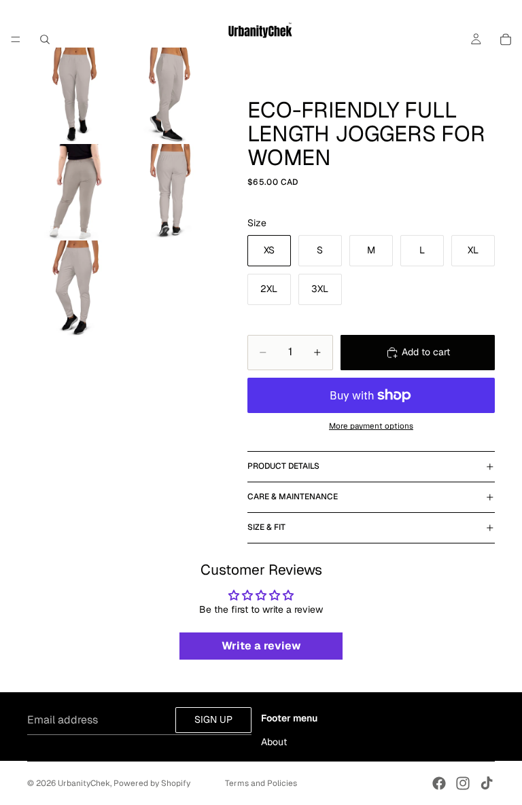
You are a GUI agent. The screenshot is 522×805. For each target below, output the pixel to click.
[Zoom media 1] (75, 96)
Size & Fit (266, 527)
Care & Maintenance (292, 496)
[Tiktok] (486, 783)
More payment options (371, 426)
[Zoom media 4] (172, 192)
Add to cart (426, 352)
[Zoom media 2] (172, 96)
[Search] (45, 39)
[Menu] (15, 39)
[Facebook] (439, 783)
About (274, 742)
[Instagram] (463, 783)
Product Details (283, 466)
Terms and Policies (261, 783)
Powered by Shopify (152, 783)
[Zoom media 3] (75, 192)
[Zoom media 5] (75, 288)
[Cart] (506, 39)
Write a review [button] (261, 646)
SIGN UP (213, 719)
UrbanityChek (84, 783)
